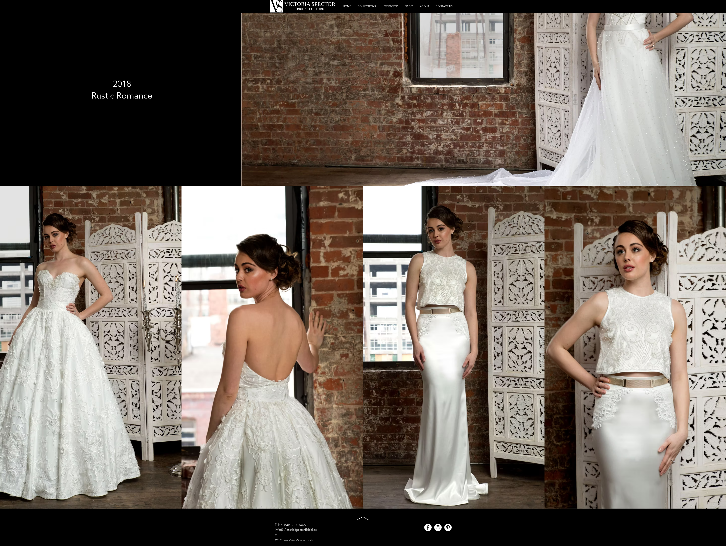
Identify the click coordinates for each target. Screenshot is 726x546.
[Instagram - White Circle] (438, 527)
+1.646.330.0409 (293, 524)
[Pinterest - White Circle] (448, 527)
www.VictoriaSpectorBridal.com (300, 540)
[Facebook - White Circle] (428, 527)
